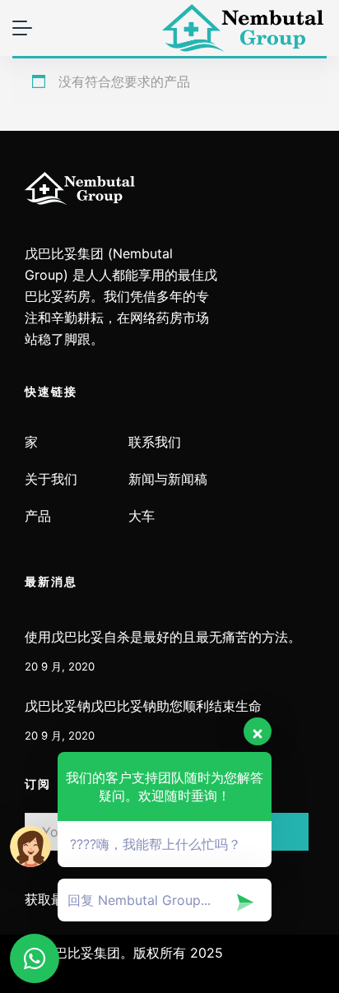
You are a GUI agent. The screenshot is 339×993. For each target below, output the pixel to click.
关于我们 (51, 479)
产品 (38, 516)
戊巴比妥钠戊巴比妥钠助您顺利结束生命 (143, 706)
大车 (141, 516)
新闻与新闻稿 (167, 479)
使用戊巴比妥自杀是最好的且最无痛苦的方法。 (163, 637)
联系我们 (154, 442)
